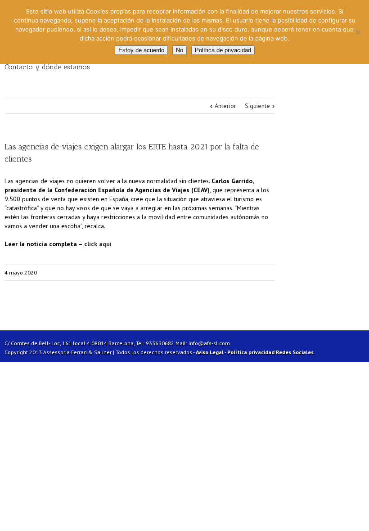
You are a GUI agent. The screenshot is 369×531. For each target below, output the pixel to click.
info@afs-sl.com (209, 343)
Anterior (225, 106)
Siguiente (257, 106)
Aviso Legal (210, 352)
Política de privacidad (223, 50)
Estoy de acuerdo (141, 50)
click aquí (98, 244)
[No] (357, 31)
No (179, 50)
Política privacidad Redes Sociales (270, 352)
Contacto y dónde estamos (47, 67)
